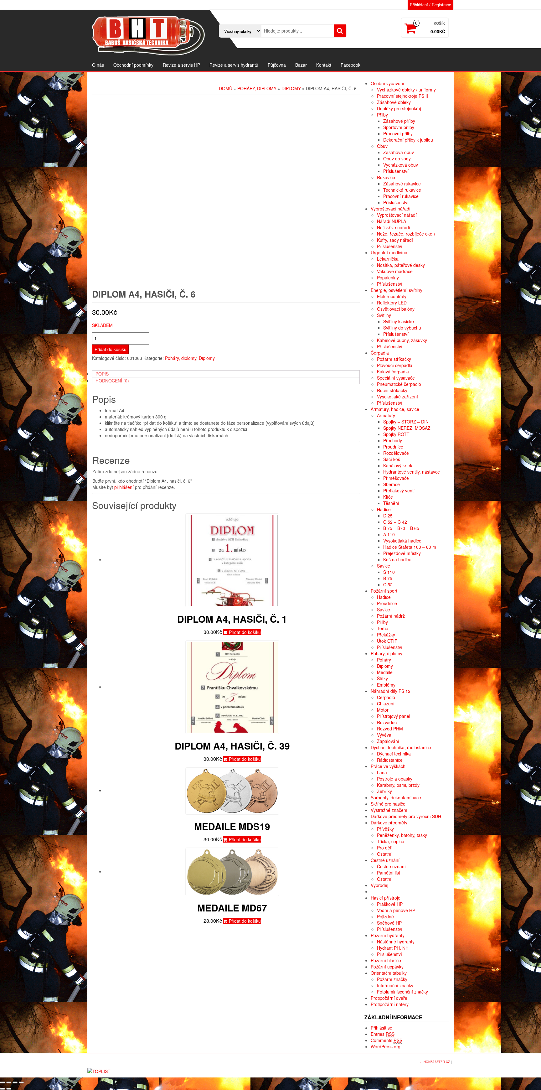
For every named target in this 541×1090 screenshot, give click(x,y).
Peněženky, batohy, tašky (402, 835)
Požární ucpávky (387, 966)
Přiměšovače (396, 478)
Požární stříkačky (394, 359)
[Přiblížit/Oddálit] (21, 1082)
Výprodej (379, 885)
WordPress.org (385, 1046)
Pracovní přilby (398, 133)
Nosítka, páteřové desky (401, 265)
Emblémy (386, 685)
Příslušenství (396, 171)
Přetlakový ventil (399, 490)
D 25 (388, 515)
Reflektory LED (392, 302)
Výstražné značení (389, 810)
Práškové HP (390, 904)
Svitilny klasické (398, 321)
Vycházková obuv (400, 165)
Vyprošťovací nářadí (397, 215)
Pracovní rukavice (401, 196)
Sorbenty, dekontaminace (396, 797)
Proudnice (393, 447)
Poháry (384, 660)
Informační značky (395, 985)
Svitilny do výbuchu (402, 327)
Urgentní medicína (389, 252)
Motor (383, 710)
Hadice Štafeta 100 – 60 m (409, 547)
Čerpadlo (386, 697)
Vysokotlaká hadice (402, 540)
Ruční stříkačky (392, 390)
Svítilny (384, 315)
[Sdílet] (8, 1082)
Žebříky (384, 791)
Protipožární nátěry (390, 1004)
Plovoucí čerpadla (394, 365)
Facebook (350, 65)
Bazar (301, 65)
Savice (383, 566)
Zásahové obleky (394, 102)
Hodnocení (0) (112, 380)
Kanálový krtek (397, 465)
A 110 (389, 534)
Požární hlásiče (386, 960)
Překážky (386, 634)
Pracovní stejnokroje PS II (402, 96)
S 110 (389, 572)
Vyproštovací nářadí (390, 208)
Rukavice (386, 177)
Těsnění (391, 503)
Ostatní (384, 854)
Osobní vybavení (387, 83)
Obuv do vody (397, 158)
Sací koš (391, 459)
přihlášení (124, 487)
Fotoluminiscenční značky (402, 992)
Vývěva (384, 735)
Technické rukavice (402, 190)
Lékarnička (388, 259)
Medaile (385, 672)
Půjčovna (277, 65)
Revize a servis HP (181, 65)
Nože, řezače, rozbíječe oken (406, 234)
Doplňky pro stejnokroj (399, 108)
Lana (382, 772)
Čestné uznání (385, 860)
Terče (382, 628)
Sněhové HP (389, 923)
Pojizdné (385, 916)
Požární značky (392, 979)
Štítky (382, 678)
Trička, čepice (390, 841)
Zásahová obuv (398, 152)
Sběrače (391, 484)
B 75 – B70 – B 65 (401, 528)
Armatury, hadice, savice (395, 409)
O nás (98, 65)
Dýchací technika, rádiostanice (401, 747)
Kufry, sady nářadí (395, 240)
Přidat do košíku (110, 349)
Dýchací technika (394, 753)
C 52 (388, 584)
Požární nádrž (391, 616)
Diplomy (291, 88)
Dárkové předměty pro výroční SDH (406, 816)
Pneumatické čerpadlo (399, 384)
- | (422, 1062)
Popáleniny (388, 277)
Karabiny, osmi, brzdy (398, 785)
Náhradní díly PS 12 (390, 691)
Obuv (382, 146)
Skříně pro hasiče (388, 804)
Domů (225, 88)
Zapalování (388, 741)
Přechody (392, 440)
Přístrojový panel (393, 716)
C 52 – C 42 (395, 522)
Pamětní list (388, 872)
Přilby (382, 115)
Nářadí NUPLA (391, 221)
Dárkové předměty (389, 822)
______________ (388, 891)
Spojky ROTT (396, 434)
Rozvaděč (387, 722)
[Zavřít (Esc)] (2, 1082)
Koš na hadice (397, 559)
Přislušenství (389, 954)
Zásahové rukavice (402, 183)
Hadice (384, 509)
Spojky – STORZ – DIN (406, 421)
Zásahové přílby (399, 121)
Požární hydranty (387, 935)
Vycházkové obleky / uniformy (406, 89)
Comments (386, 1040)
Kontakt (323, 65)
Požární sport (384, 591)
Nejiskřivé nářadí (393, 227)
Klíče (388, 497)
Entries (382, 1034)
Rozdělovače (396, 453)
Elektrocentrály (391, 296)
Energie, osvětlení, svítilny (396, 290)
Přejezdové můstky (402, 553)
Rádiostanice (390, 760)
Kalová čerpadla (393, 371)
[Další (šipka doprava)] (8, 1089)
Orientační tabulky (389, 973)
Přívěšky (385, 829)
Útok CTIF (387, 641)
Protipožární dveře (389, 998)
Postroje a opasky (394, 779)
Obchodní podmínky (133, 65)
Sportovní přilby (398, 127)
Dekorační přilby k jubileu (408, 140)
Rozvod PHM (390, 728)
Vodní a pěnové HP (396, 910)
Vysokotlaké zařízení (397, 396)
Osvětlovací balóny (396, 309)
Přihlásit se (381, 1028)
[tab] (226, 373)
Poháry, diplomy (256, 88)
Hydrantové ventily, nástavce (411, 472)
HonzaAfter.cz (437, 1062)
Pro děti (384, 847)
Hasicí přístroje (385, 898)
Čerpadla (380, 353)
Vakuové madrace (395, 271)
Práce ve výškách (388, 766)
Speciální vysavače (396, 378)
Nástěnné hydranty (396, 941)
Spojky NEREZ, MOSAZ (406, 428)
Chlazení (385, 703)
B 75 (387, 578)
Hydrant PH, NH (393, 948)
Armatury (386, 415)
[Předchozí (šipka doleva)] (2, 1089)
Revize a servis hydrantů (233, 65)
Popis (102, 374)
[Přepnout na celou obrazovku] (15, 1082)
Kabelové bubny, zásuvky (402, 340)
